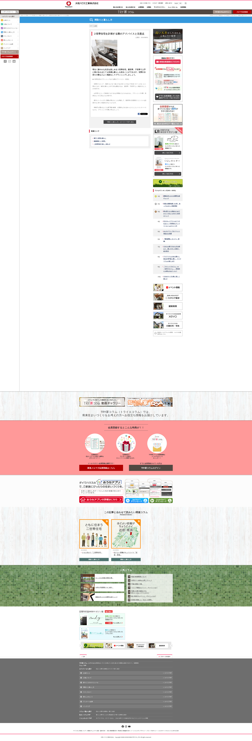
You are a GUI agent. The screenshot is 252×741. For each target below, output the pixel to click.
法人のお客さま (130, 7)
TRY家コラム (35, 15)
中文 (180, 3)
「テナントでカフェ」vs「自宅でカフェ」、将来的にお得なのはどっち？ (171, 269)
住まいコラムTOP (84, 715)
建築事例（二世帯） (100, 141)
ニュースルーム (172, 7)
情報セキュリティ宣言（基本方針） (96, 730)
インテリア (7, 48)
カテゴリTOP (168, 673)
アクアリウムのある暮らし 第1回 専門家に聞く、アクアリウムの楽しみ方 (172, 259)
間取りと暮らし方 (43, 15)
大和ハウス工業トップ (26, 15)
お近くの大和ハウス (145, 3)
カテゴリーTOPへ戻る (120, 122)
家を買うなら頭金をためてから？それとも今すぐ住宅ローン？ (171, 214)
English (176, 3)
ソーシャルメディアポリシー (138, 730)
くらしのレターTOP (85, 718)
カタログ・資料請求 (157, 3)
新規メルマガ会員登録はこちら (101, 468)
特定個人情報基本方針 (124, 730)
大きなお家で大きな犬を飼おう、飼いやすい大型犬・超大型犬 (171, 249)
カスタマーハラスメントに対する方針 (169, 730)
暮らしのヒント (8, 40)
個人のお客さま (118, 7)
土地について (8, 24)
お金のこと (7, 20)
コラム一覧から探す (85, 711)
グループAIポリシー (152, 730)
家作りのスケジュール (10, 28)
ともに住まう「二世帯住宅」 (92, 552)
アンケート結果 (8, 44)
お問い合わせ (168, 3)
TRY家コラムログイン (151, 468)
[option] (93, 645)
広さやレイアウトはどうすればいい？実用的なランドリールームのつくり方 (171, 223)
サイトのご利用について (79, 730)
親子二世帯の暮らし (100, 138)
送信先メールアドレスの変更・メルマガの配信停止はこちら (169, 333)
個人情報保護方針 (112, 730)
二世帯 (95, 25)
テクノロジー (8, 36)
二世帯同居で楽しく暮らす (102, 144)
